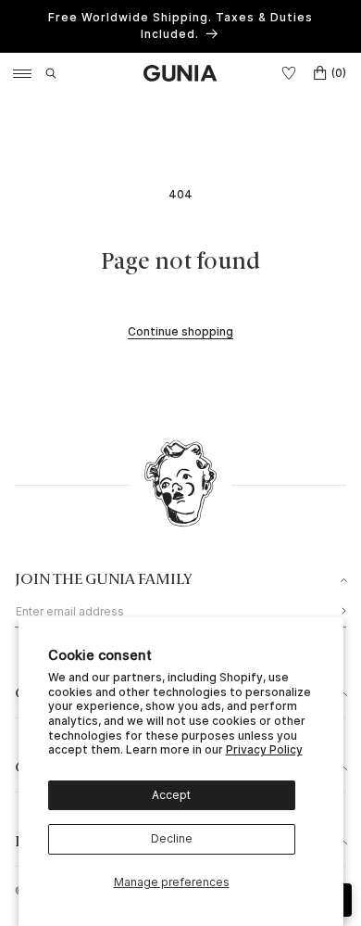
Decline (172, 838)
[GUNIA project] (180, 486)
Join (339, 610)
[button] (51, 73)
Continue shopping (180, 331)
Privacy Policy (264, 749)
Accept (171, 795)
